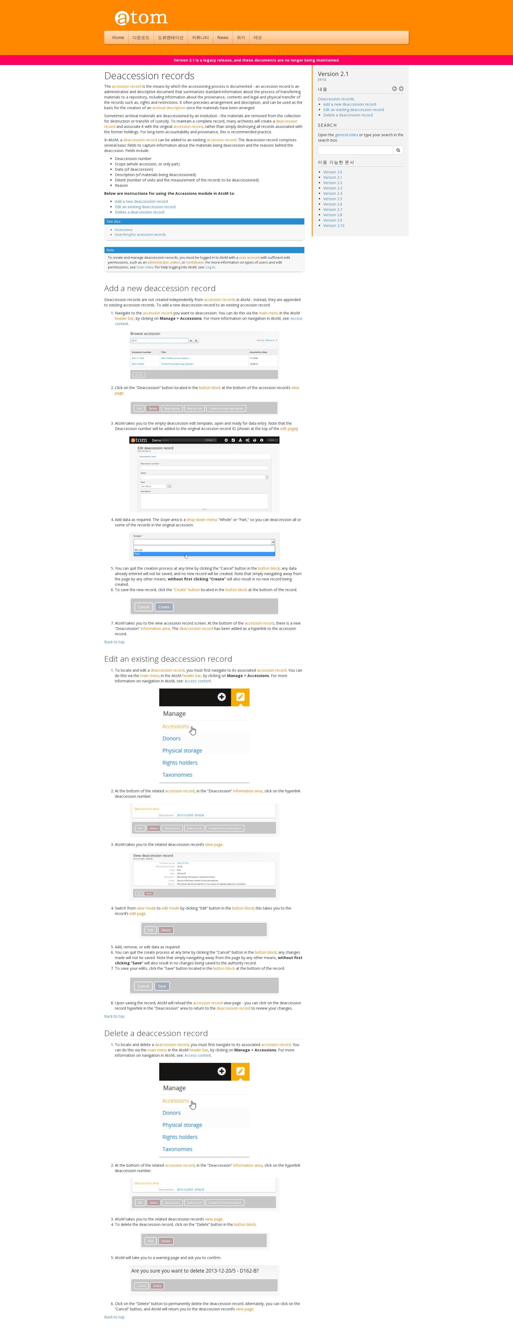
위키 (241, 37)
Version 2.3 (332, 188)
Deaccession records (336, 98)
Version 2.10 (333, 225)
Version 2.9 (332, 220)
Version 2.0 (332, 171)
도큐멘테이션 (171, 37)
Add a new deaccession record (349, 104)
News (222, 37)
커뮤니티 (200, 37)
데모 (258, 37)
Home (118, 37)
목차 (322, 79)
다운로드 (141, 37)
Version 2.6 (332, 204)
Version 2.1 (333, 74)
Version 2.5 (332, 198)
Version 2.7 (332, 209)
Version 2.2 (332, 182)
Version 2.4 (332, 193)
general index (346, 134)
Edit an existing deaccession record (353, 109)
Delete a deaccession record (348, 114)
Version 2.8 (332, 214)
